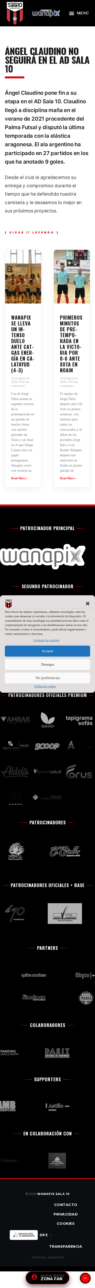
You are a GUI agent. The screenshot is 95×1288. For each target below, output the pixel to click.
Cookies (66, 1223)
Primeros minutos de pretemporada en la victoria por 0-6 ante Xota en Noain (71, 343)
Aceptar (48, 651)
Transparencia (65, 1246)
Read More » (19, 478)
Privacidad (66, 1214)
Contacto (65, 1205)
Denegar (47, 664)
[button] (87, 603)
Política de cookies (45, 686)
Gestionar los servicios (46, 640)
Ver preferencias (47, 678)
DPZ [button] (44, 1235)
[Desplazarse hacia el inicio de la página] (85, 1278)
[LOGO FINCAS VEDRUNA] (61, 913)
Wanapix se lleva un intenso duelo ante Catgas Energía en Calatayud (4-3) (22, 343)
